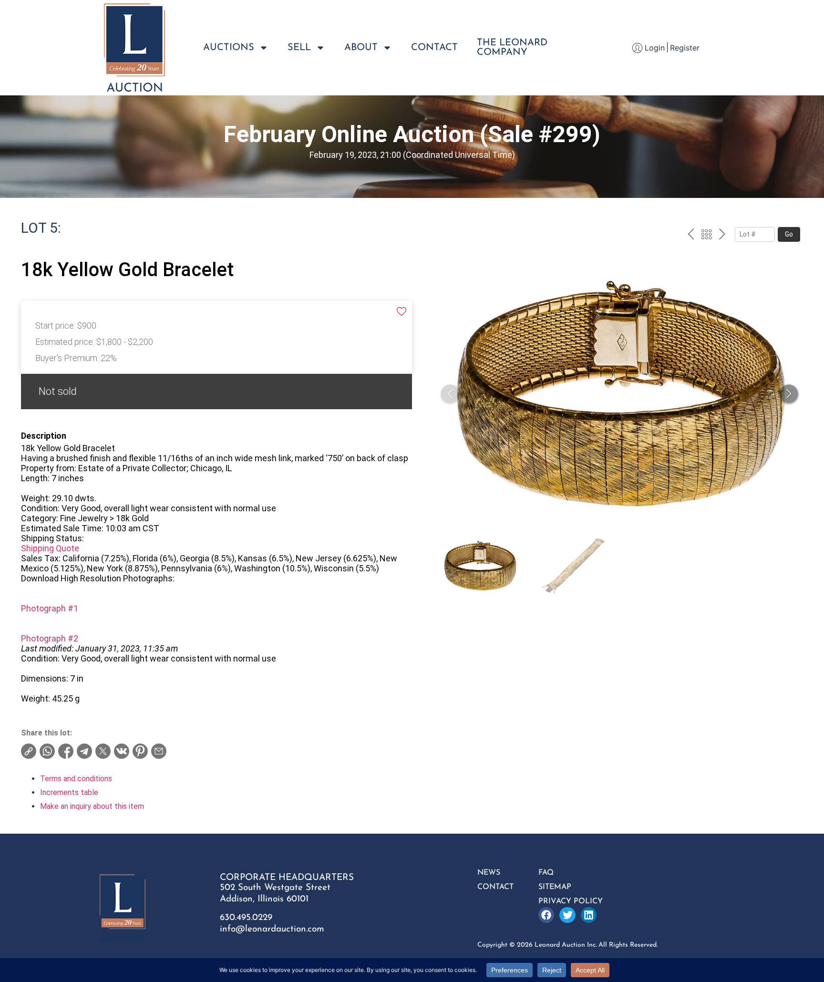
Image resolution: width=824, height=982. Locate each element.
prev (691, 235)
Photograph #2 (49, 638)
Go (789, 234)
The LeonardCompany (512, 47)
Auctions (228, 47)
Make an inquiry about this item (92, 806)
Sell (299, 47)
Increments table (69, 792)
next (722, 235)
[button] (788, 393)
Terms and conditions (76, 778)
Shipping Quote (50, 548)
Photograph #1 (49, 608)
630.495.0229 (246, 917)
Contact (434, 47)
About (361, 47)
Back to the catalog (706, 235)
